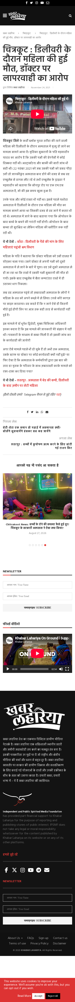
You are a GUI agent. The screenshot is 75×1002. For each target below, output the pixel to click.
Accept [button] (38, 996)
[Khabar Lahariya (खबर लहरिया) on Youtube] (31, 870)
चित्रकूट (27, 33)
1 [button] (30, 545)
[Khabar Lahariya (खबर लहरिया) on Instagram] (23, 870)
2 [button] (33, 545)
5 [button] (42, 545)
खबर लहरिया (8, 33)
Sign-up (43, 938)
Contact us (60, 938)
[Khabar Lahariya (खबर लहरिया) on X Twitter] (15, 870)
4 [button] (39, 545)
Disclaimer (59, 943)
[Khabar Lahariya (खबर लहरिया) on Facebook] (6, 870)
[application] (37, 653)
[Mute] (61, 669)
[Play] (8, 669)
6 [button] (45, 545)
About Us (14, 938)
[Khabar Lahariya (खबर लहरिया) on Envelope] (47, 870)
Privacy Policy (39, 943)
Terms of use (17, 943)
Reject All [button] (53, 996)
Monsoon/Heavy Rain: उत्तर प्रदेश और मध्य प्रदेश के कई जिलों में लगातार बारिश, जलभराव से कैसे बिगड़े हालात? (41, 477)
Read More (24, 996)
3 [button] (36, 545)
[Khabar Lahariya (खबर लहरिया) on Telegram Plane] (39, 870)
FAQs (30, 938)
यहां (58, 394)
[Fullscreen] (67, 669)
